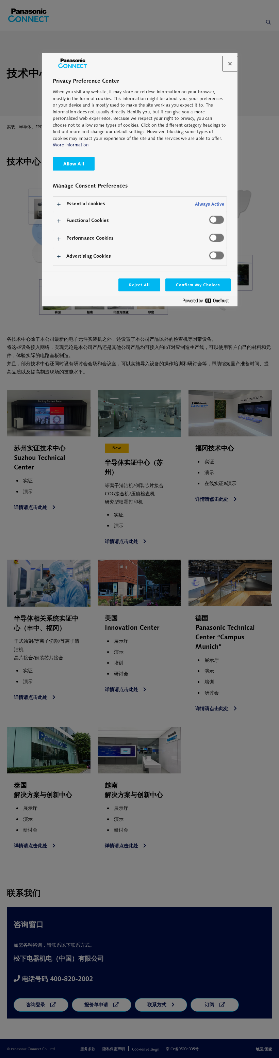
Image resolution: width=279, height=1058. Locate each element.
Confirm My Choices (198, 284)
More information (70, 145)
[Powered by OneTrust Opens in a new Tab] (208, 302)
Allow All (73, 163)
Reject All (139, 284)
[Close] (230, 63)
